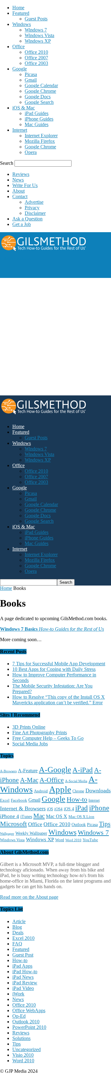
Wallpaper (7, 833)
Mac (39, 816)
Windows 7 (36, 29)
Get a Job (21, 224)
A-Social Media (76, 781)
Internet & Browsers (23, 808)
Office (18, 46)
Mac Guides (36, 124)
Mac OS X (56, 816)
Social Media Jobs (30, 743)
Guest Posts (36, 18)
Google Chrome (40, 91)
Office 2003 (36, 63)
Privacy (32, 207)
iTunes (26, 816)
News (18, 179)
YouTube (90, 840)
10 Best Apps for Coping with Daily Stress (54, 669)
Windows (21, 24)
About (18, 191)
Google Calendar (41, 85)
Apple (60, 789)
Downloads (98, 790)
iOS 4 (69, 808)
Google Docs (38, 96)
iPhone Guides (39, 118)
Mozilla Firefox (40, 141)
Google (19, 68)
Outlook (79, 824)
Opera (31, 152)
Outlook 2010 (25, 1021)
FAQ (17, 943)
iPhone (99, 808)
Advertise (34, 202)
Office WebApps (28, 1010)
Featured (20, 13)
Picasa (31, 74)
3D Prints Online (28, 727)
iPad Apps (22, 966)
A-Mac (29, 780)
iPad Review (24, 982)
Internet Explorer (41, 135)
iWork (18, 993)
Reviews (20, 174)
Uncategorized (26, 1049)
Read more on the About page (29, 897)
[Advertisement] (49, 269)
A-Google (55, 769)
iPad (81, 808)
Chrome (78, 791)
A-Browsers (8, 771)
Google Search (39, 102)
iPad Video (23, 988)
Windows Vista (39, 35)
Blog (17, 927)
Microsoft (13, 824)
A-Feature (28, 771)
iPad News (23, 977)
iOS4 (58, 809)
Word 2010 (73, 840)
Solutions (21, 1038)
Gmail (31, 80)
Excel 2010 (23, 938)
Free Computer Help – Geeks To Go (48, 738)
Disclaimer (35, 213)
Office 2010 (36, 52)
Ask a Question (27, 218)
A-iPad (82, 770)
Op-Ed (19, 1016)
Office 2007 (36, 57)
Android (41, 791)
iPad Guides (36, 113)
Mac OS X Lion (81, 816)
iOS (50, 809)
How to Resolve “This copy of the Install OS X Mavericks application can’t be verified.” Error (58, 699)
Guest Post (22, 954)
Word (59, 840)
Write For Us (25, 185)
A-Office (51, 780)
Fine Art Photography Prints (39, 732)
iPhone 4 (9, 816)
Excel (5, 800)
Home (18, 7)
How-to (77, 799)
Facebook (19, 800)
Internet (19, 130)
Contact (19, 196)
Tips (104, 823)
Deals (17, 932)
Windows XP (38, 41)
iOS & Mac (23, 107)
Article (19, 921)
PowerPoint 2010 (29, 1027)
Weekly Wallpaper (31, 833)
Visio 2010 (23, 1055)
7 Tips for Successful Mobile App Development (58, 663)
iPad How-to (24, 971)
